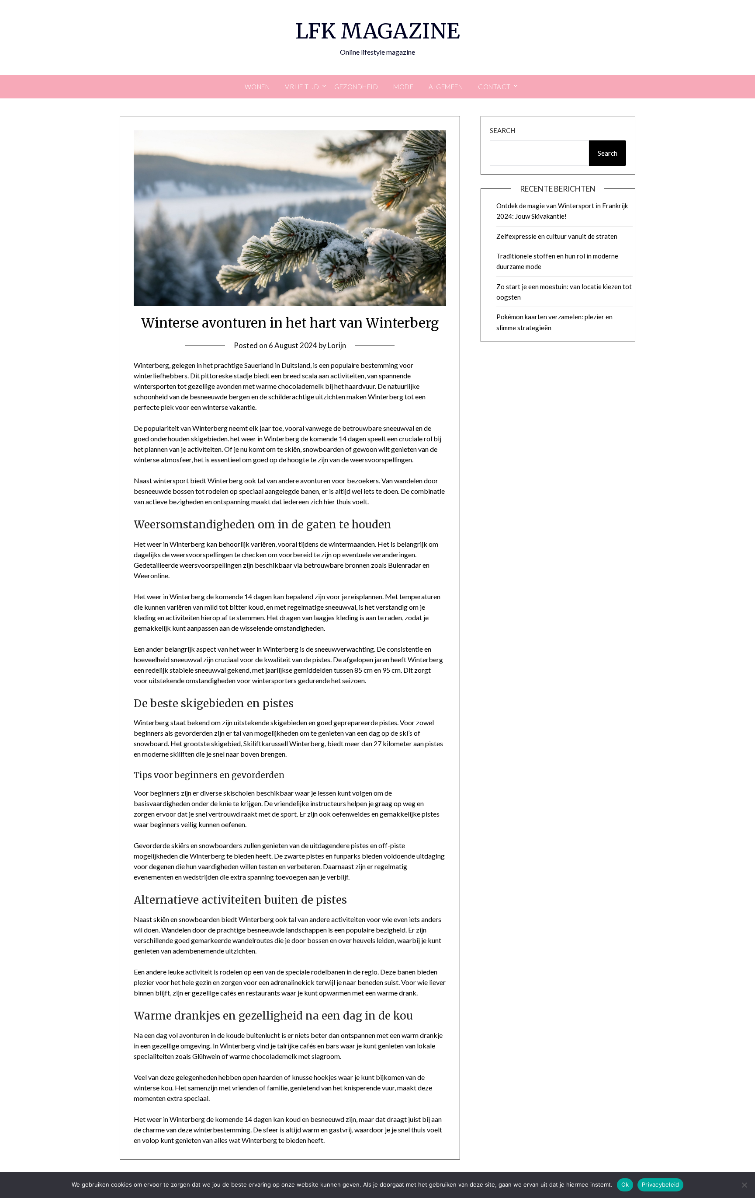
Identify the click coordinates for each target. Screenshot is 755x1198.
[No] (744, 1185)
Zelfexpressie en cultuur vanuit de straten (556, 236)
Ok (625, 1184)
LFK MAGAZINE (377, 31)
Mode (403, 87)
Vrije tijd (302, 87)
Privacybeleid (660, 1184)
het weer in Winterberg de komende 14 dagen (298, 438)
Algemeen (446, 87)
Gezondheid (356, 87)
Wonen (257, 87)
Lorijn (337, 345)
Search (502, 130)
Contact (494, 87)
